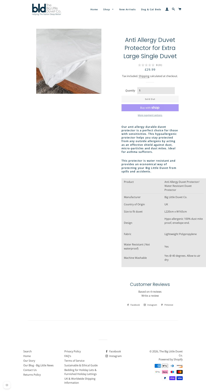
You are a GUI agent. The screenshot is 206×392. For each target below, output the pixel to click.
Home (94, 9)
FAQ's (67, 356)
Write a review (150, 295)
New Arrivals (127, 9)
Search (27, 351)
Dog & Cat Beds (151, 9)
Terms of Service (74, 360)
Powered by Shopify (171, 359)
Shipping (144, 76)
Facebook (115, 351)
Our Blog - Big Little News (38, 365)
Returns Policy (32, 374)
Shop (107, 9)
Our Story (29, 360)
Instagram (115, 356)
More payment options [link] (150, 115)
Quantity (130, 90)
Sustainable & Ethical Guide (81, 365)
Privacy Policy (72, 351)
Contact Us (30, 370)
